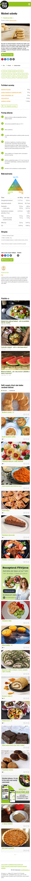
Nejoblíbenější (12, 390)
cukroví (3, 71)
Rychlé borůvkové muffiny (8, 437)
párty (19, 74)
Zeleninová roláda (6, 621)
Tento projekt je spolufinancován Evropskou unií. (12, 864)
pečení (3, 77)
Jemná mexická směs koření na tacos (12, 486)
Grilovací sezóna (12, 20)
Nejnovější (5, 390)
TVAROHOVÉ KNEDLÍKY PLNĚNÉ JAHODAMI (12, 461)
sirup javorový (5, 98)
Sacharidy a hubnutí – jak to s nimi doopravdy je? (14, 347)
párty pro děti (24, 74)
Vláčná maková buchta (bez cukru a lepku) (13, 745)
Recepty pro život (7, 18)
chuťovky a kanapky (12, 71)
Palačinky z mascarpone (8, 560)
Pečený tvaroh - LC (7, 721)
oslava (14, 74)
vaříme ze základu (11, 77)
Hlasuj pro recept (7, 55)
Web (2, 275)
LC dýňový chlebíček (7, 824)
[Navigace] (29, 4)
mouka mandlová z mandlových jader (11, 92)
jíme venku (20, 71)
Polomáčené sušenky (7, 770)
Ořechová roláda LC (7, 696)
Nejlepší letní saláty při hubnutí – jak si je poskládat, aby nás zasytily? (15, 322)
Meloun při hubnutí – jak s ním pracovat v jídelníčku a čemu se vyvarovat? (15, 372)
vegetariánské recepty (22, 77)
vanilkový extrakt (5, 101)
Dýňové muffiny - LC (7, 645)
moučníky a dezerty (6, 74)
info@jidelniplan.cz (25, 870)
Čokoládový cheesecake (8, 535)
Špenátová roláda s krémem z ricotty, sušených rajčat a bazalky (14, 671)
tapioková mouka (6, 89)
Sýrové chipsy (5, 510)
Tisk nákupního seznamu (9, 106)
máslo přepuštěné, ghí (7, 95)
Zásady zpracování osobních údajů (9, 866)
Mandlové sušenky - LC (8, 412)
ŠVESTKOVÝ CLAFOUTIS (8, 848)
